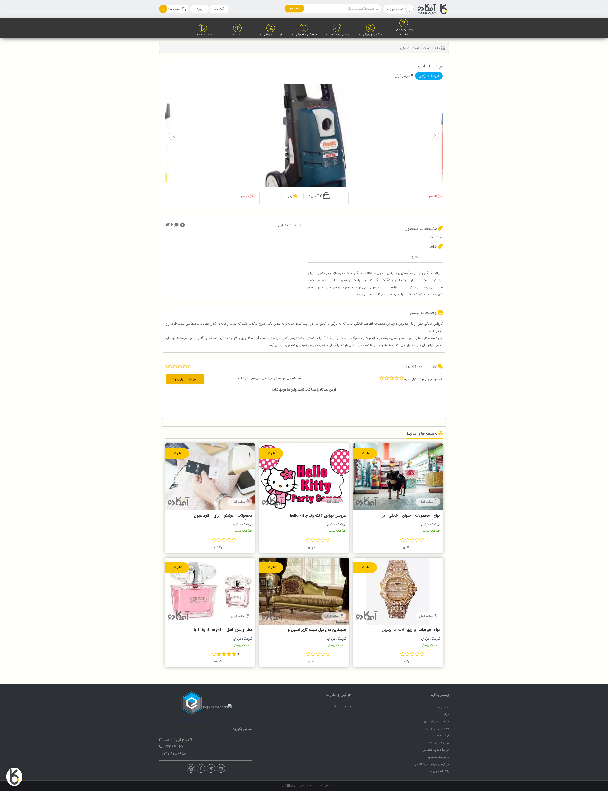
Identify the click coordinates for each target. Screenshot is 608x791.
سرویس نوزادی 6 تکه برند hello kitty (318, 516)
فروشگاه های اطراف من (435, 750)
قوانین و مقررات (440, 735)
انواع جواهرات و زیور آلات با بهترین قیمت (411, 630)
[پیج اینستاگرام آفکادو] (221, 768)
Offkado (290, 785)
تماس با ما (443, 707)
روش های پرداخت (438, 742)
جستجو (294, 8)
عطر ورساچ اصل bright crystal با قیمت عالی (223, 630)
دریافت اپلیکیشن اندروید (435, 721)
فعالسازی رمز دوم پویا (436, 728)
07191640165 (173, 747)
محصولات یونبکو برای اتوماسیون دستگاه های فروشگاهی (223, 516)
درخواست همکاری (438, 757)
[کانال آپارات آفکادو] (191, 768)
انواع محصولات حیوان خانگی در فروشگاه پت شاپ (411, 516)
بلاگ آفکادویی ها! (439, 771)
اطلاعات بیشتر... (429, 531)
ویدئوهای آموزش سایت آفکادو (432, 764)
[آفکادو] (433, 9)
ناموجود (432, 196)
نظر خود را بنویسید (185, 379)
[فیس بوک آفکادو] (201, 768)
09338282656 (174, 754)
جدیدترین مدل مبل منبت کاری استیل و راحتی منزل (317, 630)
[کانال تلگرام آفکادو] (211, 768)
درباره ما (444, 714)
